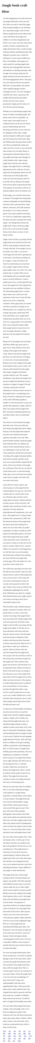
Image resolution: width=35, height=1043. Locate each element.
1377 (30, 1036)
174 (15, 1038)
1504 (9, 1033)
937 (24, 1031)
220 (25, 1036)
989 (24, 1033)
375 (4, 1038)
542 (20, 1038)
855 (9, 1041)
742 (20, 1031)
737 (29, 1031)
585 (4, 1033)
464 (15, 1033)
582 (29, 1033)
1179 (20, 1036)
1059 (9, 1036)
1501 (9, 1038)
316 (14, 1041)
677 (4, 1041)
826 (29, 1038)
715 (4, 1036)
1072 (4, 1031)
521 (10, 1031)
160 (20, 1033)
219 (15, 1031)
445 (24, 1038)
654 (15, 1036)
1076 (19, 1041)
